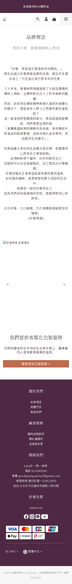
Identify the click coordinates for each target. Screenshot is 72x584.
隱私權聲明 (36, 439)
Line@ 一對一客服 (36, 466)
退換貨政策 (36, 444)
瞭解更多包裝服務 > (36, 363)
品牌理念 (36, 402)
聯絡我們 (36, 412)
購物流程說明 (36, 434)
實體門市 (36, 407)
